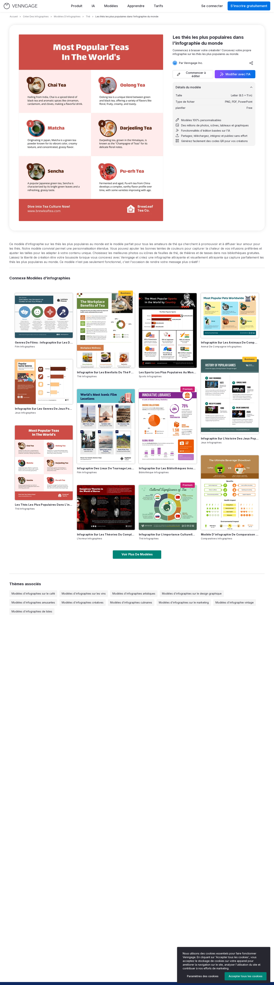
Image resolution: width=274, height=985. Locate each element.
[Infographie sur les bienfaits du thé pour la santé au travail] (106, 330)
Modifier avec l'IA (238, 74)
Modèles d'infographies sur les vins (84, 593)
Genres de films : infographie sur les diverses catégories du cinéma (44, 342)
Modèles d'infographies (67, 16)
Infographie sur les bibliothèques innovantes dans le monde (168, 468)
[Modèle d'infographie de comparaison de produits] (230, 492)
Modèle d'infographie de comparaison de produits (230, 534)
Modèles (111, 6)
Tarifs (158, 6)
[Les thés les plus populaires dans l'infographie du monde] (44, 462)
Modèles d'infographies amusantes (33, 602)
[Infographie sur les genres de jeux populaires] (44, 381)
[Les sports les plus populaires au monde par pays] (168, 330)
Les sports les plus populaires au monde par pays (168, 372)
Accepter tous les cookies (245, 976)
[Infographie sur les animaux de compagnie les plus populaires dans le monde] (230, 315)
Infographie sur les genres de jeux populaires (44, 408)
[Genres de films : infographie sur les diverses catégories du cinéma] (44, 315)
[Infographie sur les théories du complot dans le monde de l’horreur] (106, 507)
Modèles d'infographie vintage (234, 602)
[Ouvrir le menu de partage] (251, 63)
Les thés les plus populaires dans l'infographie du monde (44, 504)
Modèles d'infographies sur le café (33, 593)
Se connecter (212, 6)
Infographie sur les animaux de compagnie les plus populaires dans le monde (230, 342)
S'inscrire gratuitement (249, 6)
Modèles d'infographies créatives (82, 602)
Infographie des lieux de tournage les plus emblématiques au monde (106, 468)
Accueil (14, 16)
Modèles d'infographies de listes (32, 611)
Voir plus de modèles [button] (137, 554)
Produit (76, 6)
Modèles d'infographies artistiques (133, 593)
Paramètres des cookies (202, 976)
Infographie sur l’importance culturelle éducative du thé (168, 534)
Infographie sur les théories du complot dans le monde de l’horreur (106, 534)
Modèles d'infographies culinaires (131, 602)
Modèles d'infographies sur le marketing (184, 602)
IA (93, 6)
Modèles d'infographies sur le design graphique (192, 593)
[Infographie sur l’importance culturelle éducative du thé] (168, 507)
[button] (193, 74)
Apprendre (135, 6)
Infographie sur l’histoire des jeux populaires (230, 438)
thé (88, 16)
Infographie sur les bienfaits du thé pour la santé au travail (106, 372)
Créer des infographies (36, 16)
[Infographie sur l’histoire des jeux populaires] (230, 396)
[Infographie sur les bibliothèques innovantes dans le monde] (168, 426)
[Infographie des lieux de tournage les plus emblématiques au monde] (106, 426)
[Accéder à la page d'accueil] (20, 6)
